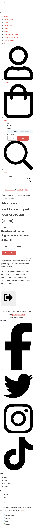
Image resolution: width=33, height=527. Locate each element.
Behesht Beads (10, 190)
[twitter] (18, 400)
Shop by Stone (9, 40)
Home (6, 17)
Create (21, 510)
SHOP (6, 23)
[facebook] (18, 370)
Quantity (4, 247)
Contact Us (8, 28)
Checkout (23, 138)
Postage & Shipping (11, 34)
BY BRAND (20, 190)
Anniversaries (8, 20)
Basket (12, 138)
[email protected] (18, 315)
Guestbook (8, 31)
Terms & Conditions (11, 37)
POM (26, 190)
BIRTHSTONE (8, 25)
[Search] (29, 180)
